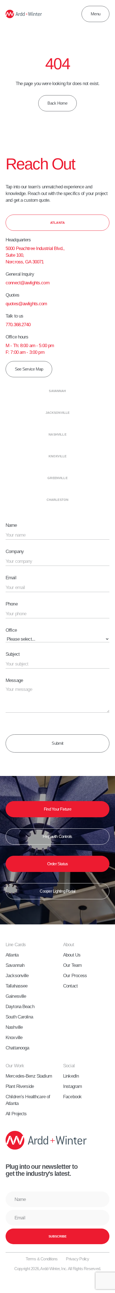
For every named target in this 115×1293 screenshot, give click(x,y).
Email (11, 577)
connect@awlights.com (27, 282)
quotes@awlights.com (26, 303)
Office (11, 630)
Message (14, 680)
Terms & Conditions (42, 1258)
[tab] (57, 223)
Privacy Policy (77, 1258)
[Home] (24, 14)
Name (11, 525)
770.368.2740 (18, 324)
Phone (12, 604)
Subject (13, 654)
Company (15, 551)
